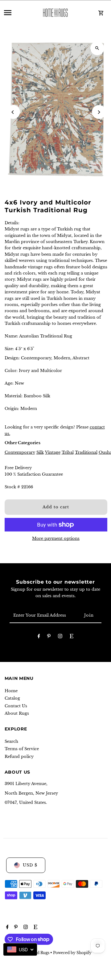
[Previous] (13, 112)
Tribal (68, 452)
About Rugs (17, 713)
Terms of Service (22, 748)
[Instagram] (60, 637)
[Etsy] (71, 637)
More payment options (56, 538)
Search (11, 741)
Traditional (86, 452)
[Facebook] (39, 637)
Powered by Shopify (72, 952)
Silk (40, 452)
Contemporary (20, 452)
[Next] (99, 112)
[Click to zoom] (97, 48)
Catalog (12, 698)
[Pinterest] (49, 637)
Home (11, 690)
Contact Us (16, 706)
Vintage (52, 452)
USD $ (30, 865)
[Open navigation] (18, 12)
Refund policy (19, 756)
